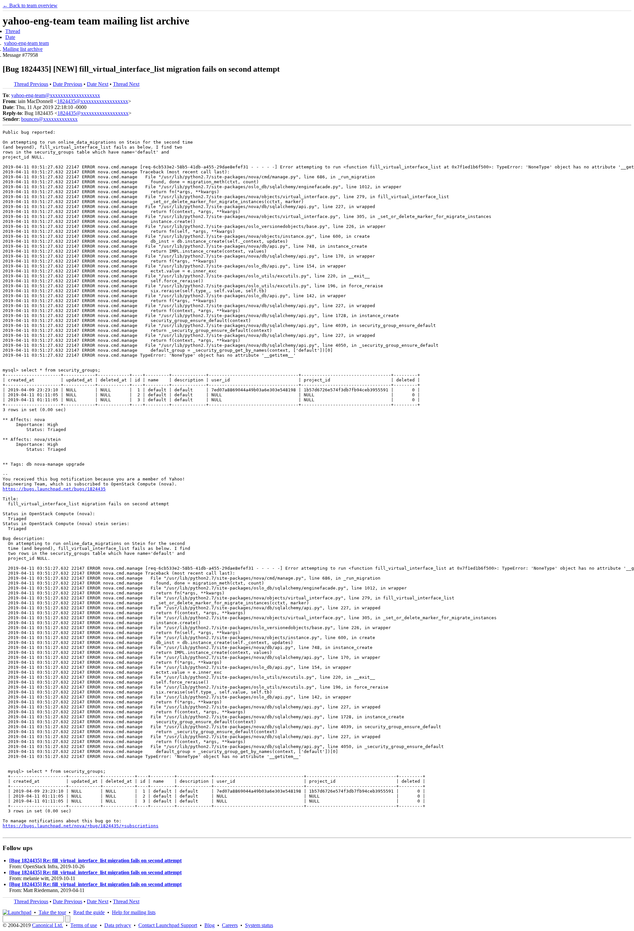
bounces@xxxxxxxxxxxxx (49, 119)
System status (259, 925)
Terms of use (83, 925)
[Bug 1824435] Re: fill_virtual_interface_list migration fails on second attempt (95, 860)
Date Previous (67, 84)
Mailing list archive (23, 49)
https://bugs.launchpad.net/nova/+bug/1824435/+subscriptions (80, 825)
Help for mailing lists (134, 912)
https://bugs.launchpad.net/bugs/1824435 (54, 488)
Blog (209, 925)
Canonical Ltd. (47, 925)
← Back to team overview (30, 5)
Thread (12, 31)
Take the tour (52, 912)
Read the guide (89, 912)
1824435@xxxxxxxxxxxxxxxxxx (92, 101)
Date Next (97, 84)
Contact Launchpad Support (167, 925)
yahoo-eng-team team (26, 43)
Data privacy (117, 925)
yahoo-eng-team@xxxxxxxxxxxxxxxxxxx (55, 95)
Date (10, 37)
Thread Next (126, 84)
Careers (230, 925)
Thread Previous (31, 84)
